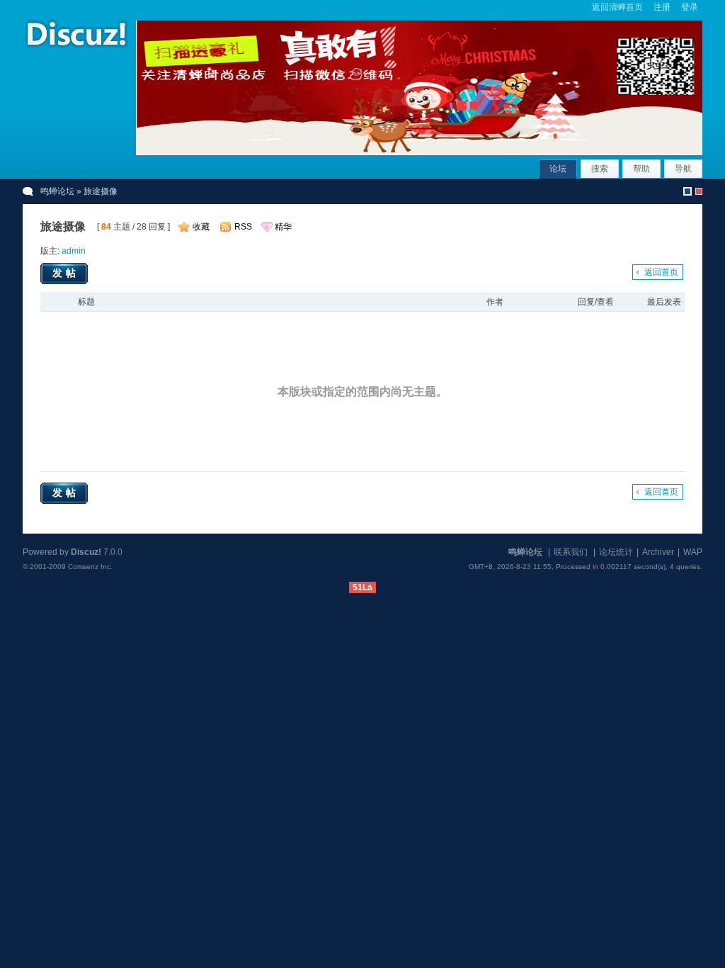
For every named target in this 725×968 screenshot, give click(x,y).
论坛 (557, 169)
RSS (243, 227)
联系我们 (571, 552)
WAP (692, 552)
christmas (698, 191)
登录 (689, 7)
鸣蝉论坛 (57, 191)
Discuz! (86, 552)
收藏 (201, 227)
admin (74, 251)
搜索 (599, 169)
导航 (683, 169)
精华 (283, 227)
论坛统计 (616, 552)
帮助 (641, 169)
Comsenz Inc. (90, 566)
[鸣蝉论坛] (76, 49)
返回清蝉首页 (617, 7)
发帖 (65, 272)
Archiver (658, 552)
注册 (661, 7)
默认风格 (687, 191)
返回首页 (661, 272)
